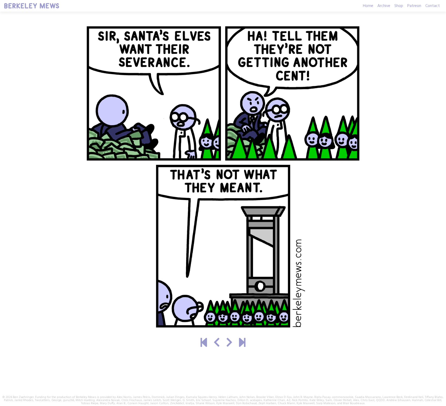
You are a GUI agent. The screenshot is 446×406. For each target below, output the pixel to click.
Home (368, 6)
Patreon (414, 6)
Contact (432, 6)
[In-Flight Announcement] (242, 343)
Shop (398, 6)
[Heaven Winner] (203, 343)
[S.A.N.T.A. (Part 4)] (216, 343)
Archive (383, 6)
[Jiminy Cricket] (229, 343)
